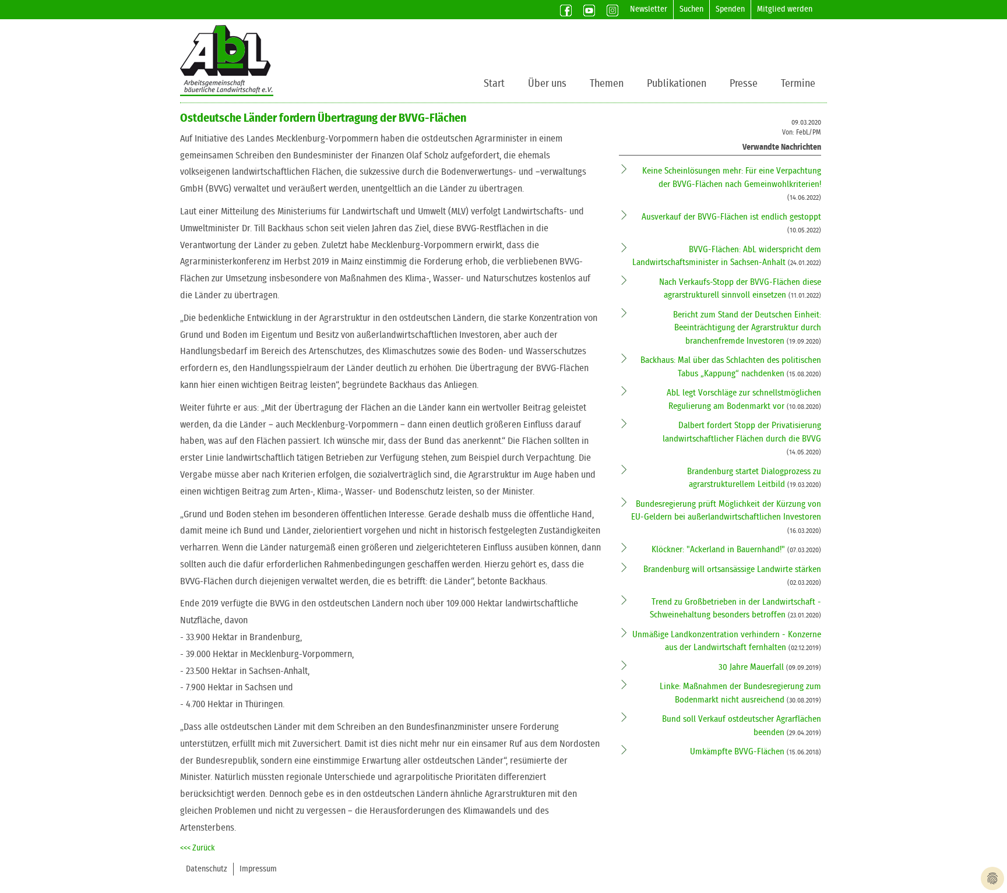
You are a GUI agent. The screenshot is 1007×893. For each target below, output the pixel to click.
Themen (607, 84)
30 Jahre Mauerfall (752, 667)
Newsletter (648, 9)
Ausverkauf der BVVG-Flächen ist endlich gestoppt (731, 217)
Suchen (691, 9)
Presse (744, 84)
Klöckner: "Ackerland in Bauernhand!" (719, 549)
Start (494, 84)
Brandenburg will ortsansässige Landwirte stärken (732, 569)
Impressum (258, 869)
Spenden (730, 9)
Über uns (547, 84)
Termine (798, 84)
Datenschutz (206, 869)
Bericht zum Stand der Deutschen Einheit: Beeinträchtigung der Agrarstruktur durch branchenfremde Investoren (747, 327)
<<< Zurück (197, 848)
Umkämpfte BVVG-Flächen (738, 751)
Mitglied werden (784, 9)
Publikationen (676, 84)
